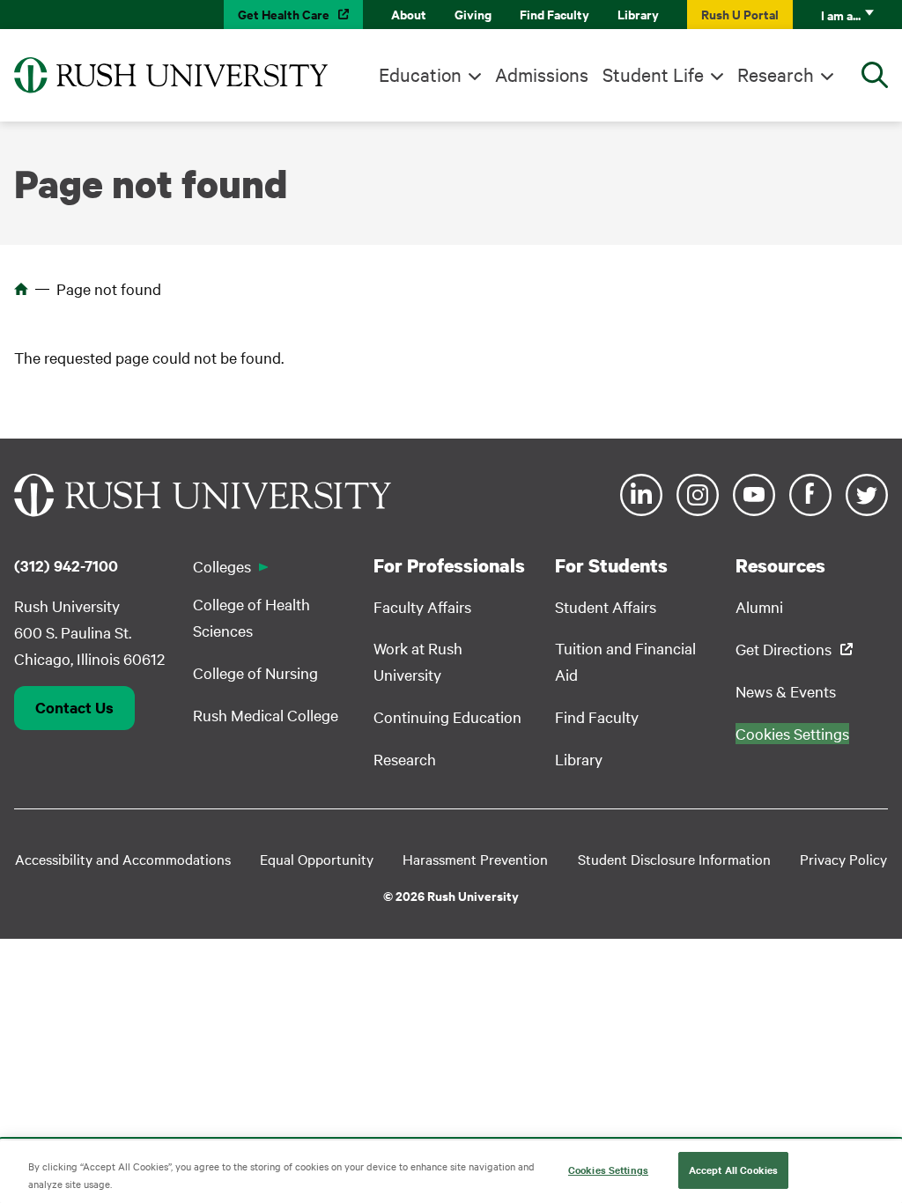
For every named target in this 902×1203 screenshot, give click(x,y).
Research (775, 74)
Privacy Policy (843, 858)
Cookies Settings (608, 1169)
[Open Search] (874, 75)
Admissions (541, 74)
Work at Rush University (417, 661)
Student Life (653, 74)
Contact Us (74, 707)
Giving (473, 13)
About (408, 13)
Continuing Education (447, 716)
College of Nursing (255, 672)
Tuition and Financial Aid (625, 661)
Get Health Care (283, 13)
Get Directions (784, 648)
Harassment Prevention (475, 858)
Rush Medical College (265, 715)
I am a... (841, 14)
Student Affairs (605, 606)
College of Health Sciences (251, 617)
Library (638, 13)
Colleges (222, 566)
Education (420, 74)
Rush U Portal (740, 13)
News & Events (786, 691)
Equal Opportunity (316, 858)
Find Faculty (554, 13)
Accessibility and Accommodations (123, 858)
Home (21, 289)
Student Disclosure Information (674, 858)
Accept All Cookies (733, 1169)
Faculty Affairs (422, 606)
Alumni (759, 606)
